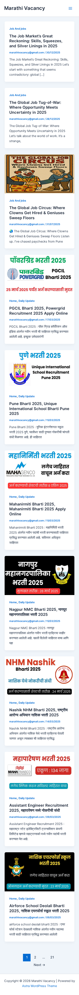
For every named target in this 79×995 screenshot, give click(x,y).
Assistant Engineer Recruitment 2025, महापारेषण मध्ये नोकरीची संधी (38, 808)
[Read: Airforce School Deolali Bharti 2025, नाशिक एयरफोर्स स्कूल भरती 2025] (39, 872)
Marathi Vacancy (24, 8)
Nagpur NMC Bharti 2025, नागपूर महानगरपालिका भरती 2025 (38, 612)
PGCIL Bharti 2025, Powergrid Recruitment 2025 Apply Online (38, 310)
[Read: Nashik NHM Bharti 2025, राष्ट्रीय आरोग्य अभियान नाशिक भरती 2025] (39, 676)
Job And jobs (17, 28)
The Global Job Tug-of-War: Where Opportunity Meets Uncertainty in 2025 (35, 107)
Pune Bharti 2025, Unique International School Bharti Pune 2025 (39, 408)
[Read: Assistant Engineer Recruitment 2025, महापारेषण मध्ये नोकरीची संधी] (39, 771)
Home (13, 300)
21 (52, 957)
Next (39, 965)
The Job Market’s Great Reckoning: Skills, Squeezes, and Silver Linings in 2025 (35, 41)
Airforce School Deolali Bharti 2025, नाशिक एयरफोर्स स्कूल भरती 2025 (39, 908)
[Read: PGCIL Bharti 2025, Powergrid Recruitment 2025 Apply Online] (39, 274)
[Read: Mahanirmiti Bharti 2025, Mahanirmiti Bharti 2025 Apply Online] (39, 470)
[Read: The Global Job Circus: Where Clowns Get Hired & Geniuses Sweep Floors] (39, 174)
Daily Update (27, 300)
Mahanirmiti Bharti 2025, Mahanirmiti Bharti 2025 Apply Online (37, 509)
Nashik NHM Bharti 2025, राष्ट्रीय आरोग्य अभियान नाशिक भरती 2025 (38, 712)
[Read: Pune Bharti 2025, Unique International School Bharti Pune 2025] (39, 369)
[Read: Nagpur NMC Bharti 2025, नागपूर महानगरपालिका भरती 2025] (39, 575)
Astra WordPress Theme (39, 986)
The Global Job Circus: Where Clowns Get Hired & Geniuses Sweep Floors (37, 212)
